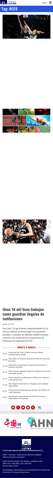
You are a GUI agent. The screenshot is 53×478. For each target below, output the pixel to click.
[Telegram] (28, 407)
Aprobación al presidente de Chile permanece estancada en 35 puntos (27, 397)
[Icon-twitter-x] (18, 407)
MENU (44, 3)
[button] (40, 407)
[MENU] (50, 2)
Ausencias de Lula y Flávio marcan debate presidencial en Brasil (25, 353)
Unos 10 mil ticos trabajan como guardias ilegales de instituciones (23, 314)
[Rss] (33, 407)
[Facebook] (13, 407)
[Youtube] (23, 407)
